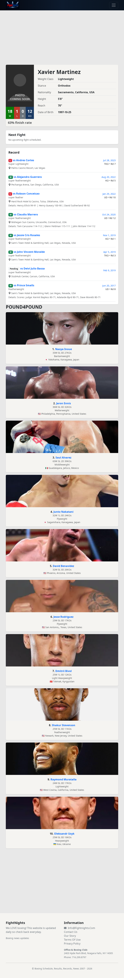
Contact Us (70, 932)
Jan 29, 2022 (109, 193)
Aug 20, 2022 (109, 177)
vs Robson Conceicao (26, 193)
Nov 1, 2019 (109, 235)
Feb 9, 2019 (109, 270)
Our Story (70, 936)
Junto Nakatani (63, 512)
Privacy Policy (72, 943)
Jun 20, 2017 (109, 285)
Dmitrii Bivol (63, 671)
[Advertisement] (62, 35)
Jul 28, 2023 (109, 160)
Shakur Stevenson (63, 725)
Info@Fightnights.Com (81, 928)
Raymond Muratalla (64, 779)
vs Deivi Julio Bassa (32, 268)
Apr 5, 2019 (109, 251)
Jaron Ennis (63, 403)
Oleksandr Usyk (64, 833)
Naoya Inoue (63, 349)
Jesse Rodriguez (63, 617)
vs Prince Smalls (24, 285)
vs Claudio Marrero (26, 214)
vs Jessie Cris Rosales (27, 235)
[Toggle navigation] (113, 5)
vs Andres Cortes (23, 160)
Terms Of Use (72, 939)
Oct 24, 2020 (109, 214)
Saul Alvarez (63, 457)
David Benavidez (63, 566)
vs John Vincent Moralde (29, 252)
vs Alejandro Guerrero (28, 177)
